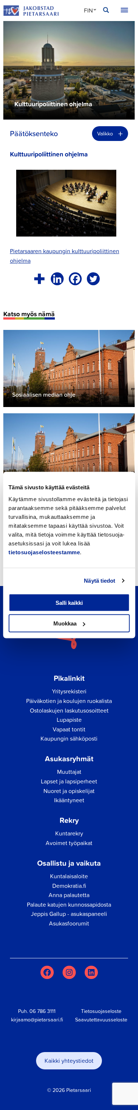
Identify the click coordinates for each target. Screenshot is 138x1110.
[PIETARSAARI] (31, 10)
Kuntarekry (69, 833)
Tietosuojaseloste (101, 1011)
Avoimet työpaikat (69, 843)
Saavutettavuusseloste (101, 1019)
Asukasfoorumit (69, 923)
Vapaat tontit (69, 729)
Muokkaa (65, 623)
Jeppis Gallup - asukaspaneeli (69, 914)
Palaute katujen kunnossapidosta (69, 904)
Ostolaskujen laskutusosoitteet (69, 710)
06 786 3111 (42, 1011)
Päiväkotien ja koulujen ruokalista (69, 701)
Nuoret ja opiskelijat (69, 791)
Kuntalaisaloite (69, 876)
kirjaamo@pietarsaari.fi (37, 1019)
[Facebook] (75, 278)
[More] (39, 278)
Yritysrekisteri (69, 691)
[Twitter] (93, 278)
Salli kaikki (69, 602)
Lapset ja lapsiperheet (69, 781)
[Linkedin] (57, 278)
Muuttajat (69, 772)
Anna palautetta (69, 895)
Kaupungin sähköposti (69, 738)
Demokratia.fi (69, 886)
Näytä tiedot (99, 581)
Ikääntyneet (69, 800)
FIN (88, 10)
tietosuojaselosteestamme (44, 552)
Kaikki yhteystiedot (69, 1060)
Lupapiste (69, 720)
